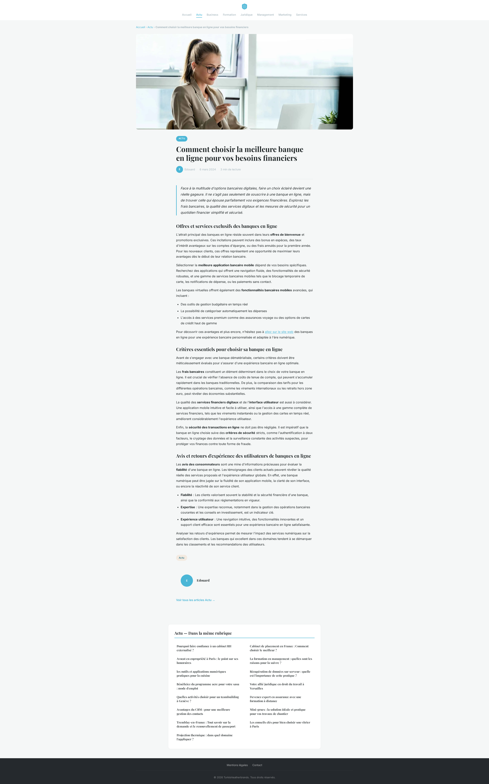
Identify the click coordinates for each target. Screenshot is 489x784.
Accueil (187, 14)
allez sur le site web (279, 332)
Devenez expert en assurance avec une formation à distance (275, 699)
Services (301, 14)
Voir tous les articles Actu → (195, 600)
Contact (257, 765)
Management (265, 14)
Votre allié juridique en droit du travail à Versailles (277, 686)
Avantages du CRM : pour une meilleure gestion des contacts (203, 711)
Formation (229, 14)
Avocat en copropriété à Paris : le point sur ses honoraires (207, 661)
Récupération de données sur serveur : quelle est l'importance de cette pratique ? (280, 673)
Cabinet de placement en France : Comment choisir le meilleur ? (279, 648)
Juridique (246, 14)
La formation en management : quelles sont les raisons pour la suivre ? (281, 661)
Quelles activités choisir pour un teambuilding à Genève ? (208, 699)
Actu (199, 14)
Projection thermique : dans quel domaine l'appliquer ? (205, 737)
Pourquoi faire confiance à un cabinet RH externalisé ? (204, 648)
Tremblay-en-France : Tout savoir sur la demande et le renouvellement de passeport (206, 724)
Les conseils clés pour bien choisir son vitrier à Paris (280, 724)
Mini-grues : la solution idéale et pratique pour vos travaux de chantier (278, 711)
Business (212, 14)
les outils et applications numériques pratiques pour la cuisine (201, 673)
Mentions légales (237, 765)
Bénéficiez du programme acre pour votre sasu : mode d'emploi (208, 686)
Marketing (285, 14)
